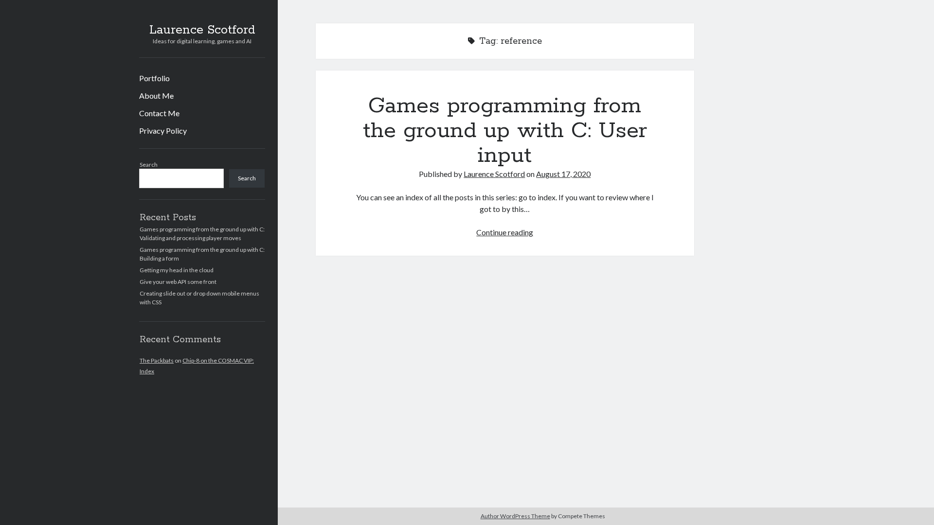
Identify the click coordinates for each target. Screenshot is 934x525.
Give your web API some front (178, 281)
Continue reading (504, 232)
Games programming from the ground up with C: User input (505, 131)
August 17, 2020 (563, 173)
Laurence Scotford (202, 30)
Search (149, 164)
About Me (156, 95)
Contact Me (159, 113)
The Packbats (157, 360)
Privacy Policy (163, 130)
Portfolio (154, 78)
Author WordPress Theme (515, 516)
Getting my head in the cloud (177, 270)
